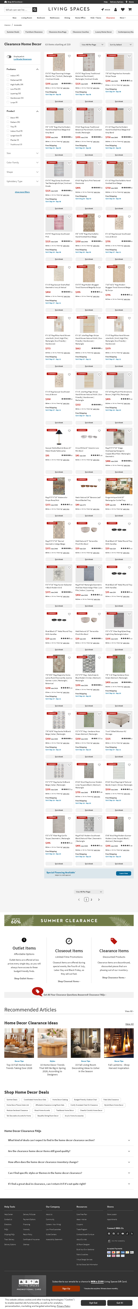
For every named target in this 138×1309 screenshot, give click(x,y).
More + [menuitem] (123, 17)
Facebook (114, 1233)
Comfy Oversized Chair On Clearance (84, 1105)
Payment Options (29, 1219)
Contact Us (8, 1219)
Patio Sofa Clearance (111, 1099)
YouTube (123, 1233)
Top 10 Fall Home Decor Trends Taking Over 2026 (19, 1066)
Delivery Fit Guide (29, 1214)
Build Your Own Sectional (85, 1249)
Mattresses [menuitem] (54, 17)
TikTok (127, 1233)
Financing (26, 1224)
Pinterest (109, 1233)
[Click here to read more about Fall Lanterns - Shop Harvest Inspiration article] (119, 1043)
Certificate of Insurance (31, 1239)
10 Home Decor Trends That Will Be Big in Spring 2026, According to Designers (52, 1069)
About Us (49, 1214)
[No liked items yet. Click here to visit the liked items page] (123, 9)
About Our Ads (82, 1239)
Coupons (80, 1224)
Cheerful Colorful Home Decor (91, 1110)
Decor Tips (19, 1061)
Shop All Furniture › (15, 2)
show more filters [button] (22, 192)
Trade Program (82, 1229)
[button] (66, 84)
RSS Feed (132, 1233)
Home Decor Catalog (60, 1099)
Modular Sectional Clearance (17, 1110)
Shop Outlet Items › (24, 978)
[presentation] (92, 44)
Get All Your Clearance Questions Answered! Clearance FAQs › (75, 994)
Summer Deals (12, 1099)
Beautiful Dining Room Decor (48, 1116)
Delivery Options (116, 2)
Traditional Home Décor (65, 1110)
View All (129, 1024)
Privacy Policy (63, 1306)
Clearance (7, 25)
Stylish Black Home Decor (113, 1105)
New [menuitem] (14, 17)
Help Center (8, 1214)
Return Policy (27, 1234)
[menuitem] (130, 9)
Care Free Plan (82, 1214)
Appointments (112, 1219)
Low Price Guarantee (53, 1229)
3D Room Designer (83, 1244)
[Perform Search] (34, 9)
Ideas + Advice (81, 1219)
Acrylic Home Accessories (74, 1116)
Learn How (66, 88)
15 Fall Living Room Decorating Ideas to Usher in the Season (86, 1068)
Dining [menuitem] (67, 17)
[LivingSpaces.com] (69, 8)
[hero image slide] (69, 921)
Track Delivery (9, 1239)
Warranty (26, 1229)
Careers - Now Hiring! (53, 1224)
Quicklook (59, 101)
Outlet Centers (51, 1234)
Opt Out (93, 1302)
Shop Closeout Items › (69, 981)
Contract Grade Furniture (85, 1234)
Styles (52, 1061)
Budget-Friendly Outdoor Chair (85, 1099)
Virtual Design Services (84, 1259)
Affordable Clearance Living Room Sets (50, 1105)
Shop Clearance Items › (114, 977)
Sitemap (26, 1244)
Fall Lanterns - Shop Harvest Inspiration (119, 1066)
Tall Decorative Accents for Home (19, 1116)
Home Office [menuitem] (80, 17)
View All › (129, 1011)
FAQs (6, 1229)
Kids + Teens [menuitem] (96, 17)
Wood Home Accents (42, 1110)
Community (50, 1219)
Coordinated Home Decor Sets (35, 1099)
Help (106, 2)
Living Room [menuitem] (26, 17)
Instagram (118, 1233)
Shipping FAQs (9, 1234)
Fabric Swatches (82, 1254)
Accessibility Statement (54, 1239)
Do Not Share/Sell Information (87, 1264)
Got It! (120, 1302)
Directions (7, 1224)
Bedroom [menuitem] (41, 17)
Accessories (18, 25)
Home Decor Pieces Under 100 (18, 1105)
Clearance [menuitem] (110, 17)
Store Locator (112, 1214)
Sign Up (66, 1288)
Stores (131, 2)
